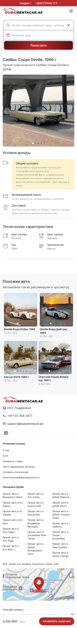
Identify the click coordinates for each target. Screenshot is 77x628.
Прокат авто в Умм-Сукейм (60, 545)
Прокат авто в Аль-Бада (11, 539)
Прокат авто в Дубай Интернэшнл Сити (36, 548)
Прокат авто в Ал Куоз (12, 521)
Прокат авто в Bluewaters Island (12, 495)
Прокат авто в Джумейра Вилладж (36, 523)
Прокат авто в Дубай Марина (60, 495)
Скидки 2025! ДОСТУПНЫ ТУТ (38, 3)
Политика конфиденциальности (21, 477)
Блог (5, 455)
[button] (70, 111)
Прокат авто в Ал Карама (12, 513)
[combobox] (42, 25)
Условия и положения (15, 472)
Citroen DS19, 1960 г (16, 376)
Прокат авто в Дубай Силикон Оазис (61, 514)
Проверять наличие (57, 621)
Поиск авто (38, 45)
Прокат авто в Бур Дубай (36, 513)
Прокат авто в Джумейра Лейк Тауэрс (37, 535)
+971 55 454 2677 (19, 416)
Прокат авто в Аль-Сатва (36, 495)
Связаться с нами (13, 461)
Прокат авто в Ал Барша (12, 504)
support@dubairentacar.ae (25, 423)
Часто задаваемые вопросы (19, 466)
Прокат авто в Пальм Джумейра (60, 535)
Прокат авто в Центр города (60, 554)
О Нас (6, 450)
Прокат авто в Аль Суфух (11, 530)
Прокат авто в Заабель (60, 525)
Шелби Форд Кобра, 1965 (19, 329)
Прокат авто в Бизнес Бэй (36, 504)
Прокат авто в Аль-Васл (11, 548)
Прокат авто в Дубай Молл (60, 504)
